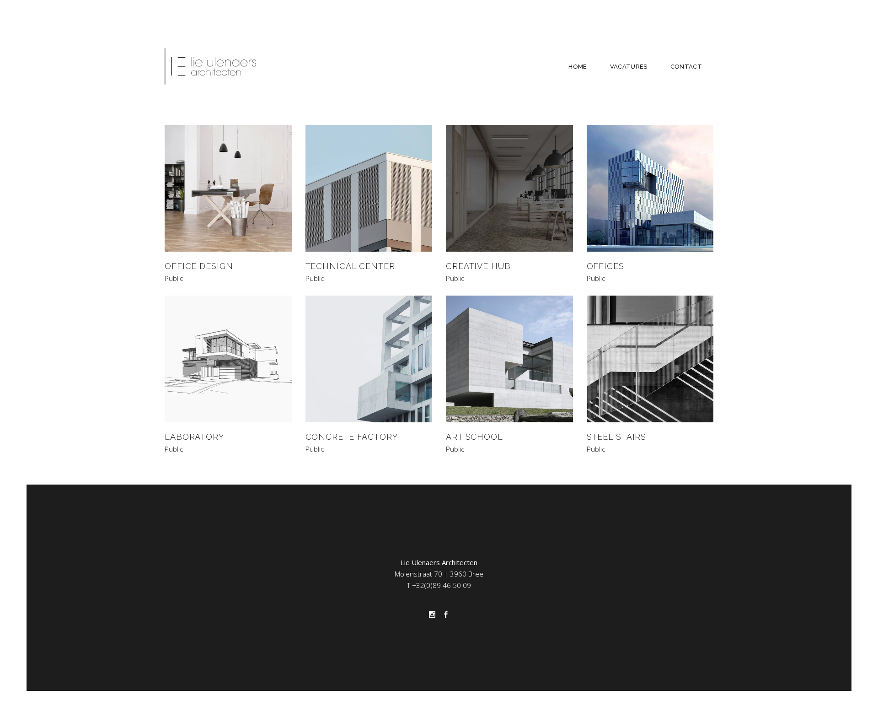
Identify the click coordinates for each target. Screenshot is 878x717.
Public (174, 278)
